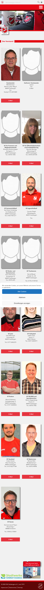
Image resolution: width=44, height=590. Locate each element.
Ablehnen (22, 297)
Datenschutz (12, 587)
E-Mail (10, 100)
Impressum (4, 587)
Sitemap (20, 587)
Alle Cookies (22, 291)
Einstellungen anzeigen (22, 303)
